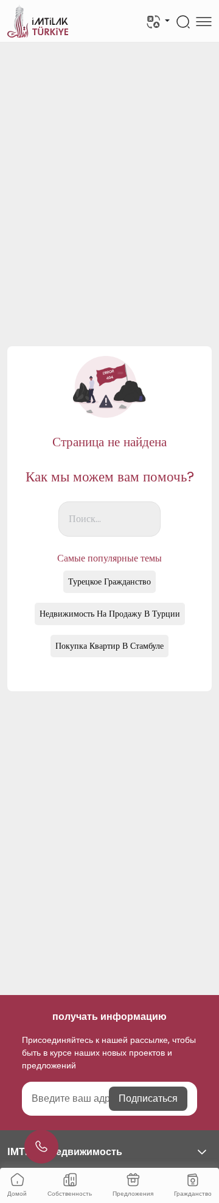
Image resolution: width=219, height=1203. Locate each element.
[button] (109, 1152)
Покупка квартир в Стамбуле (109, 646)
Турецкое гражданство (109, 581)
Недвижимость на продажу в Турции (110, 614)
